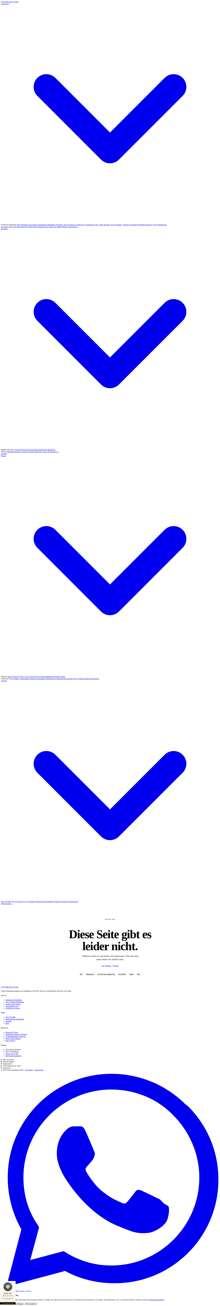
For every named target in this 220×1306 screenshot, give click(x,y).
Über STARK (11, 1017)
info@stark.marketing (13, 1056)
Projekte (4, 454)
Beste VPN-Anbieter (13, 1039)
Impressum (29, 1070)
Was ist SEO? (10, 1041)
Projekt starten (6, 904)
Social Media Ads (12, 1006)
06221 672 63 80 (12, 1054)
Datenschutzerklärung (156, 1300)
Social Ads (122, 974)
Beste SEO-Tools (12, 1032)
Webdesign (90, 974)
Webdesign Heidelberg (14, 1000)
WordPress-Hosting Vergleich (16, 1034)
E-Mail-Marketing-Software (16, 1037)
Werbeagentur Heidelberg (15, 1019)
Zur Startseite (106, 966)
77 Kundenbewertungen (8, 1303)
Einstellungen (18, 1304)
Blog (138, 974)
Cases (131, 974)
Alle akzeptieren (31, 1304)
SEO (81, 974)
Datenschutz (38, 1070)
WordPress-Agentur (13, 1008)
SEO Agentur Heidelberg (15, 1002)
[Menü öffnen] (13, 904)
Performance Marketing (106, 974)
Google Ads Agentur (13, 1004)
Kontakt (115, 966)
